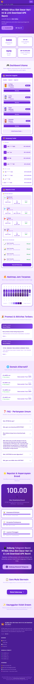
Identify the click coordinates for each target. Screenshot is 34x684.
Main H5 (19, 28)
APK (31, 1)
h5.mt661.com (5, 654)
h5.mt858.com (5, 653)
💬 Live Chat (4, 644)
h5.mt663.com (5, 658)
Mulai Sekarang (16, 592)
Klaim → (5, 336)
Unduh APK (8, 28)
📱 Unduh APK (4, 642)
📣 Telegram (4, 646)
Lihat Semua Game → (17, 131)
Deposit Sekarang (17, 264)
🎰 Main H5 (3, 640)
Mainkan (17, 90)
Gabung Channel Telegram (18, 567)
